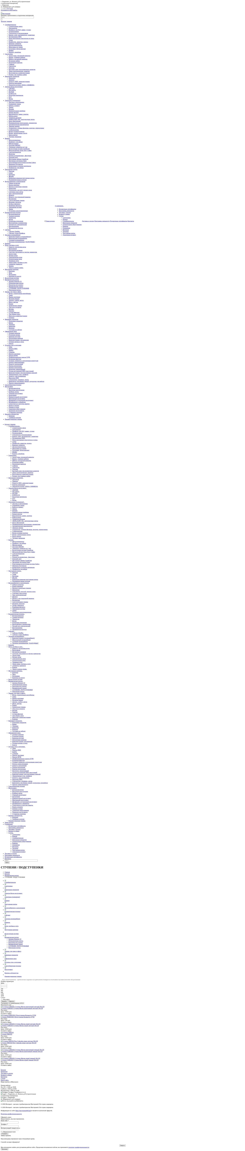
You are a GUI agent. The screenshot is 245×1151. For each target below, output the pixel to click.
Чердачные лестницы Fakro (18, 161)
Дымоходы (12, 217)
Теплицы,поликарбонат (12, 235)
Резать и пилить (14, 405)
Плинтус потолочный (16, 364)
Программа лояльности (66, 211)
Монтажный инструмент (17, 398)
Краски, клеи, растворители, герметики (22, 35)
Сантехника (9, 54)
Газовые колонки (14, 216)
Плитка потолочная (15, 366)
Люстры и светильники (16, 102)
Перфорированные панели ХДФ (19, 357)
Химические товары (15, 305)
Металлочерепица (14, 140)
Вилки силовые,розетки (16, 131)
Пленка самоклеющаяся (16, 362)
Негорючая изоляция (15, 250)
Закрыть (122, 1145)
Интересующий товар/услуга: (10, 1128)
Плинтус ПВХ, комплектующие (19, 81)
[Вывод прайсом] (13, 1005)
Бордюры (12, 174)
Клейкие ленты (14, 392)
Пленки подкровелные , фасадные (20, 155)
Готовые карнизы (14, 333)
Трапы (11, 209)
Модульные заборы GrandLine (18, 159)
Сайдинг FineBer (14, 231)
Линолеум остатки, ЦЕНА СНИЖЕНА (21, 85)
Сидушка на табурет (15, 329)
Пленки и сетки (14, 407)
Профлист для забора (15, 142)
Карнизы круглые (14, 336)
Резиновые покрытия (16, 321)
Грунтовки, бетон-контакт (17, 49)
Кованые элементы (15, 43)
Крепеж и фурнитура (12, 414)
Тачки (11, 295)
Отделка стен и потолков (13, 345)
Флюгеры (12, 154)
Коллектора (12, 199)
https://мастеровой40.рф (23, 1110)
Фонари (11, 109)
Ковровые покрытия (11, 319)
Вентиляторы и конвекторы (18, 223)
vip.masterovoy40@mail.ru (9, 10)
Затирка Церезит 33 (15, 281)
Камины (7, 243)
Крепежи (12, 416)
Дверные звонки (14, 126)
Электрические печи (15, 257)
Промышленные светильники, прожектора (23, 123)
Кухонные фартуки (15, 359)
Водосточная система (12, 278)
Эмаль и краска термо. (16, 267)
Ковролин (12, 326)
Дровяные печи (14, 261)
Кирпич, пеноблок (15, 52)
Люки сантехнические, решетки (19, 71)
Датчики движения (15, 136)
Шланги (11, 195)
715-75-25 (7, 8)
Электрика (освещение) (12, 100)
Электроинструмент (69, 235)
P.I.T (10, 97)
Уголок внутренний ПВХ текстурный (21, 371)
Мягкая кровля (13, 143)
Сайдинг (8, 230)
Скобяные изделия (15, 417)
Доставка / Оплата (65, 212)
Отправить (5, 1133)
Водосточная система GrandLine (19, 149)
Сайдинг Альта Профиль (17, 233)
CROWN (12, 88)
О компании (59, 206)
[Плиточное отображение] (12, 1005)
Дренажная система (15, 207)
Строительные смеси (15, 26)
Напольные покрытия (12, 76)
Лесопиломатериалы (15, 45)
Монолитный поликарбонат (18, 238)
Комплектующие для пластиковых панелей (23, 373)
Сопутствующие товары (16, 200)
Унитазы (11, 68)
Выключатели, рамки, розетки (18, 114)
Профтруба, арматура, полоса (18, 42)
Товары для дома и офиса (13, 292)
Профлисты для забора (16, 168)
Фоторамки (12, 274)
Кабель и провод (14, 105)
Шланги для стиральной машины (20, 197)
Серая (11, 173)
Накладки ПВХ (14, 378)
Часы (10, 273)
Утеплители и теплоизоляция (18, 33)
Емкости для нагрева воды (17, 247)
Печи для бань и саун (12, 245)
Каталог (3, 1070)
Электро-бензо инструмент (14, 87)
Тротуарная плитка (11, 169)
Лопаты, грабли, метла (16, 300)
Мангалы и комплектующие (18, 316)
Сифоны (11, 64)
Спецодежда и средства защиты (19, 404)
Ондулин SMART (14, 145)
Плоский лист (13, 157)
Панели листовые (14, 354)
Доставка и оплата (88, 221)
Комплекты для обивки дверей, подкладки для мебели (26, 381)
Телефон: (4, 1124)
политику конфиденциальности (78, 1147)
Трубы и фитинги (14, 204)
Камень (11, 266)
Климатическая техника (13, 212)
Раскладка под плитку (16, 285)
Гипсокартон (13, 28)
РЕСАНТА (12, 90)
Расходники (12, 395)
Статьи (61, 216)
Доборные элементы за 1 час (18, 147)
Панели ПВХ (13, 348)
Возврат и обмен (64, 214)
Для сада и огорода (15, 307)
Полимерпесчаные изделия (17, 180)
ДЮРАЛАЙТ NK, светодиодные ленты (22, 119)
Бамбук (11, 350)
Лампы (11, 107)
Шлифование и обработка (17, 402)
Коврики (11, 328)
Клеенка (11, 317)
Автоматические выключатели (19, 124)
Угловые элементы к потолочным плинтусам (23, 361)
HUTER (11, 92)
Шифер (11, 50)
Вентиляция (13, 249)
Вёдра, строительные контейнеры (20, 293)
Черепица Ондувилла (16, 164)
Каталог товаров (6, 21)
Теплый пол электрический (18, 224)
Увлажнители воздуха (16, 228)
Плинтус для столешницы (17, 376)
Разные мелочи (14, 112)
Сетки (11, 40)
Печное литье (13, 255)
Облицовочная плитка (16, 283)
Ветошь (11, 309)
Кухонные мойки (14, 61)
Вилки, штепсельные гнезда (18, 133)
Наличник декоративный (17, 369)
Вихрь (11, 99)
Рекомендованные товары (13, 419)
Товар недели (50, 221)
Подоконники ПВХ (15, 37)
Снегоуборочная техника (13, 385)
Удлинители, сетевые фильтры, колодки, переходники (26, 128)
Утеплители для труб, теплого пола (20, 190)
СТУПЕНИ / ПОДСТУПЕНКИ (19, 288)
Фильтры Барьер (14, 298)
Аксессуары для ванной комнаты (19, 55)
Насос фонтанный (15, 121)
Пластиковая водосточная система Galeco (22, 162)
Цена (2, 983)
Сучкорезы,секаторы (15, 412)
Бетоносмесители (14, 388)
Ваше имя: (5, 1120)
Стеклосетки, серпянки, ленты (19, 379)
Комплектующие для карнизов (19, 340)
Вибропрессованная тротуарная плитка (21, 178)
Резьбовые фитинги (15, 205)
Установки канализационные (18, 211)
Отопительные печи (15, 259)
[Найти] (1, 19)
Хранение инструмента (16, 410)
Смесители (12, 66)
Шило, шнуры (13, 302)
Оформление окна (11, 331)
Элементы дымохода (15, 264)
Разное (11, 304)
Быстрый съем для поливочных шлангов (22, 69)
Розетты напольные (15, 83)
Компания (4, 1071)
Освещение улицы (15, 104)
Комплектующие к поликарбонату (20, 236)
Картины (12, 271)
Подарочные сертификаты (67, 209)
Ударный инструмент (16, 393)
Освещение (66, 228)
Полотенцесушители (15, 62)
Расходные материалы (16, 95)
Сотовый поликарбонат (16, 240)
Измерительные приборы (17, 111)
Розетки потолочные (15, 367)
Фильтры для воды (15, 202)
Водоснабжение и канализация (15, 181)
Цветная (11, 171)
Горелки (11, 311)
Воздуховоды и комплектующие (19, 73)
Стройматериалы (10, 24)
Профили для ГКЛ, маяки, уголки (20, 30)
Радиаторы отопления (16, 221)
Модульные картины (11, 269)
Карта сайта (5, 1080)
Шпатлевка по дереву (16, 47)
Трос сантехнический (16, 193)
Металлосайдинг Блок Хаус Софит (20, 150)
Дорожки (12, 324)
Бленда (11, 343)
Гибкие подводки (14, 183)
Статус (3, 997)
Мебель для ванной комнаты (18, 59)
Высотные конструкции (16, 390)
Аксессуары (13, 254)
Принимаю (5, 1149)
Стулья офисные (14, 312)
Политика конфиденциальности (11, 1114)
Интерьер (66, 230)
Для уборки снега (14, 314)
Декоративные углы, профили (18, 374)
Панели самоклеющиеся (16, 383)
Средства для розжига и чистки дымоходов (23, 252)
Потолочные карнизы (16, 338)
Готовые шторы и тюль (16, 342)
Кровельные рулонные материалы (20, 166)
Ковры (11, 323)
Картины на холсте (15, 276)
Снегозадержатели (15, 152)
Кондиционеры (14, 226)
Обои (10, 347)
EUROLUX (12, 93)
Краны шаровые (14, 185)
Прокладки (12, 188)
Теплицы (66, 231)
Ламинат (11, 80)
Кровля (7, 138)
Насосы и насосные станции (18, 186)
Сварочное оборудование (17, 409)
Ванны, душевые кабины (17, 57)
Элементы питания (15, 118)
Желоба (11, 176)
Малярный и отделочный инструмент (21, 400)
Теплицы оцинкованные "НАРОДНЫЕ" (22, 242)
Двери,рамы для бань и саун (18, 262)
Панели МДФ (13, 355)
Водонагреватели (14, 214)
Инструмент (9, 386)
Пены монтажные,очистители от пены (21, 38)
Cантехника (67, 217)
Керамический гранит (16, 286)
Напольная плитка (15, 290)
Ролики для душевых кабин (18, 74)
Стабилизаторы (14, 130)
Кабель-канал (13, 116)
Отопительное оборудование (72, 224)
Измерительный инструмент (18, 397)
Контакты (131, 221)
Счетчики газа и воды (16, 192)
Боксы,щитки (13, 135)
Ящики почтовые (14, 297)
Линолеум (12, 78)
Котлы (11, 219)
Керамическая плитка (12, 280)
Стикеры (12, 352)
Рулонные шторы (14, 335)
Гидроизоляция (14, 31)
